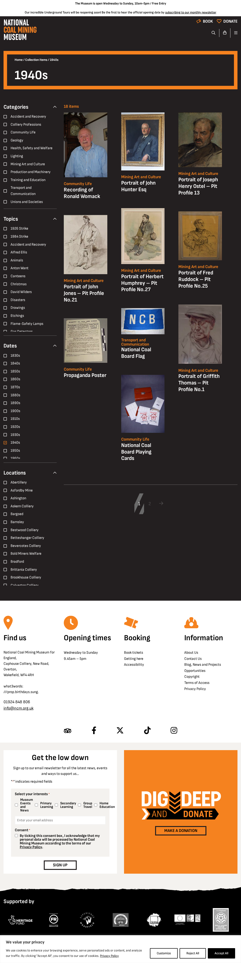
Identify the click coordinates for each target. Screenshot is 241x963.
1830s (15, 355)
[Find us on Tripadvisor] (67, 731)
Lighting (17, 156)
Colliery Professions (26, 124)
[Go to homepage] (20, 31)
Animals (17, 260)
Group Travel (86, 805)
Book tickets (133, 652)
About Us (191, 652)
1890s (15, 403)
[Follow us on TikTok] (147, 731)
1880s (15, 395)
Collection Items (36, 60)
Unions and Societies (27, 202)
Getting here (133, 659)
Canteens (18, 276)
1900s (15, 411)
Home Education (106, 805)
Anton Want (19, 268)
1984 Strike (19, 236)
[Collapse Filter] (55, 107)
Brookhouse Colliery (26, 577)
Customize (164, 953)
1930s (15, 435)
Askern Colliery (22, 506)
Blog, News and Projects (202, 664)
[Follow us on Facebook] (94, 731)
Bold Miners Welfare (26, 553)
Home (19, 60)
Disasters (18, 300)
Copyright (192, 676)
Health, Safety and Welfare (31, 148)
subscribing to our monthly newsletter (190, 12)
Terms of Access (196, 683)
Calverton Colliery (25, 585)
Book (208, 21)
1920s (15, 427)
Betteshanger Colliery (27, 538)
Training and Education (28, 180)
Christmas (19, 284)
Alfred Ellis (19, 252)
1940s (15, 442)
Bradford (17, 561)
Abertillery (19, 482)
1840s (15, 363)
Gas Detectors (22, 331)
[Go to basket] (224, 33)
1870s (15, 387)
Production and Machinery (31, 172)
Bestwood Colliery (25, 530)
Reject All (192, 953)
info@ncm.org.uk (18, 708)
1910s (15, 419)
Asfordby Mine (22, 490)
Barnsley (17, 522)
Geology (17, 140)
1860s (15, 379)
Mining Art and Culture (28, 164)
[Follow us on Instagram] (174, 731)
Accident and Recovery (28, 116)
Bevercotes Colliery (26, 546)
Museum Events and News (25, 805)
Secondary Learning (67, 805)
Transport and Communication (23, 191)
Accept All (221, 953)
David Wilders (21, 292)
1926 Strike (19, 228)
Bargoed (17, 514)
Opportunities (194, 671)
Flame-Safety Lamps (27, 324)
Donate (230, 21)
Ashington (18, 498)
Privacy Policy (109, 956)
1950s (15, 450)
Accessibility (134, 664)
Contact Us (193, 659)
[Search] (213, 33)
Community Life (23, 132)
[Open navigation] (233, 33)
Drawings (18, 308)
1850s (15, 371)
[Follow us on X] (120, 731)
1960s (15, 458)
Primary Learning (45, 805)
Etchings (17, 316)
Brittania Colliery (24, 569)
